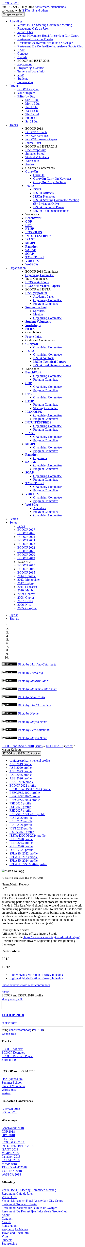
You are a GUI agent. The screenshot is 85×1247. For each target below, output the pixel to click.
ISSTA (37, 189)
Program (14, 85)
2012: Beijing (25, 583)
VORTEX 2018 (12, 1171)
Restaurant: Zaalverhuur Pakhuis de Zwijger (45, 42)
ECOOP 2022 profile (22, 785)
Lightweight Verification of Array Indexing (36, 974)
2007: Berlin (25, 601)
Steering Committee (45, 408)
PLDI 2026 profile (21, 846)
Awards (22, 57)
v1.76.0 (38, 1030)
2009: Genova (26, 594)
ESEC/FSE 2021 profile (24, 792)
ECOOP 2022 (26, 547)
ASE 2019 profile (20, 764)
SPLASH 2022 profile (23, 853)
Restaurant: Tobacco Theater (35, 39)
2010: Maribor (26, 590)
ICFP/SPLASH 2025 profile (27, 814)
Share (5, 991)
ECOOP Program (28, 89)
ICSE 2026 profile (20, 825)
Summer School (35, 153)
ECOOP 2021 (26, 551)
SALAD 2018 (11, 1160)
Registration (24, 64)
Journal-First (33, 143)
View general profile (12, 999)
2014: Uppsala (26, 576)
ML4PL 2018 (10, 1153)
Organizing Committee (39, 275)
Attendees (39, 508)
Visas (20, 75)
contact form (9, 1022)
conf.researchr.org (20, 1030)
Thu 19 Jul (32, 114)
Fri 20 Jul (31, 118)
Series (21, 526)
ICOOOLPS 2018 (13, 1142)
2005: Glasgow (27, 608)
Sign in (13, 615)
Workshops (32, 160)
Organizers (40, 458)
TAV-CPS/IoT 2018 (14, 1167)
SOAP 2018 (9, 1163)
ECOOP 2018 (54, 746)
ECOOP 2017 (26, 565)
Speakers (38, 310)
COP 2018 (8, 1131)
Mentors (38, 314)
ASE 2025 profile (20, 774)
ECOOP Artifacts (36, 132)
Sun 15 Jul (32, 100)
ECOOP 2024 (26, 540)
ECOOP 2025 (26, 536)
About (21, 50)
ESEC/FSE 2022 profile (24, 796)
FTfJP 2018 (9, 1138)
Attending (15, 21)
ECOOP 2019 (26, 558)
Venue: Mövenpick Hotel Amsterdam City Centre (48, 35)
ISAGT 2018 (10, 1149)
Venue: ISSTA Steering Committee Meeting (44, 25)
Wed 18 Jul (32, 110)
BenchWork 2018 (13, 1128)
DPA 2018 (8, 1135)
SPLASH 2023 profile (23, 857)
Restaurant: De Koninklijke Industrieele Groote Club (50, 46)
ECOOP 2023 (26, 544)
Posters (29, 164)
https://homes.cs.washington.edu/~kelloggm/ (51, 937)
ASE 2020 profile (20, 767)
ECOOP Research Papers (41, 139)
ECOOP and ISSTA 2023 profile (30, 789)
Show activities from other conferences (26, 985)
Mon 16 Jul (32, 103)
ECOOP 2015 (26, 572)
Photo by (37, 664)
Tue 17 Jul (31, 107)
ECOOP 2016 (26, 569)
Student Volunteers (37, 157)
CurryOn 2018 (11, 1108)
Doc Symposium (35, 150)
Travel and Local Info (30, 71)
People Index (33, 336)
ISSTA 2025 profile (21, 832)
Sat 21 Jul (31, 121)
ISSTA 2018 (9, 1112)
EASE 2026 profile (21, 782)
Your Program (26, 93)
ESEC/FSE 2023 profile (24, 799)
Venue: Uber (25, 32)
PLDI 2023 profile (21, 842)
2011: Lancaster (27, 586)
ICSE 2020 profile (20, 817)
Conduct (22, 53)
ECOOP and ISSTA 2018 (18, 746)
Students (22, 78)
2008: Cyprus (25, 597)
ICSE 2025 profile (20, 821)
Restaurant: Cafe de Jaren (33, 28)
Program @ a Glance (30, 67)
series (39, 746)
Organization (17, 268)
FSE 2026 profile (20, 807)
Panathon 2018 (11, 1156)
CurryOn (38, 175)
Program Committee (45, 303)
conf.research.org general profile (29, 760)
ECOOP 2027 (26, 529)
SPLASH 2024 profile (23, 860)
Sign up (14, 618)
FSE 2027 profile (20, 810)
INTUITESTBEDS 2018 (17, 1146)
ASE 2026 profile (20, 778)
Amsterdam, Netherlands (50, 7)
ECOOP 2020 (26, 554)
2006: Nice (24, 604)
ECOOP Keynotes (36, 135)
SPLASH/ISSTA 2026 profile (28, 864)
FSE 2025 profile (20, 803)
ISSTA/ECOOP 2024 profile (27, 835)
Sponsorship (25, 82)
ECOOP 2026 (26, 533)
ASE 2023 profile (20, 771)
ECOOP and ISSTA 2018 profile (21, 753)
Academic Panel (43, 296)
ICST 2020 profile (20, 828)
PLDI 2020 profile (21, 839)
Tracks (13, 125)
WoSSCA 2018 (11, 1174)
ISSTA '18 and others (35, 10)
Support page (9, 1033)
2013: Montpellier (28, 579)
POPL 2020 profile (21, 850)
